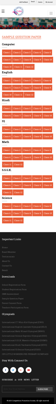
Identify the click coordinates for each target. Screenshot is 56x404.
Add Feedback (23, 2)
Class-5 (47, 52)
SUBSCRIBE (43, 389)
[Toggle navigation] (51, 13)
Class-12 (29, 66)
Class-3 (26, 52)
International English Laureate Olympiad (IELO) (24, 327)
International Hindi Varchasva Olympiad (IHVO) (24, 345)
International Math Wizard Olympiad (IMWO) (23, 331)
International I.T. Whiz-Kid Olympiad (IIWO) (23, 322)
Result (33, 1)
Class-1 (6, 52)
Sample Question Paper (13, 298)
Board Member (9, 252)
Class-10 (48, 59)
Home (5, 247)
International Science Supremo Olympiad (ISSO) (24, 336)
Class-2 (16, 52)
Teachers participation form (15, 307)
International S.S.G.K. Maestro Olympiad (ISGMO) (24, 340)
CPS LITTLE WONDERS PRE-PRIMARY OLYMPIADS (25, 354)
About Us (6, 261)
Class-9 (37, 59)
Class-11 (18, 66)
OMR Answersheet (10, 294)
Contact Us (7, 265)
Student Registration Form (14, 289)
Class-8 (27, 59)
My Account (49, 2)
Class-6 (7, 59)
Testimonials (8, 256)
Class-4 (37, 52)
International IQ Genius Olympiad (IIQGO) (21, 349)
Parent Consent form (12, 303)
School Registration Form (14, 285)
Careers (40, 2)
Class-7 (17, 59)
